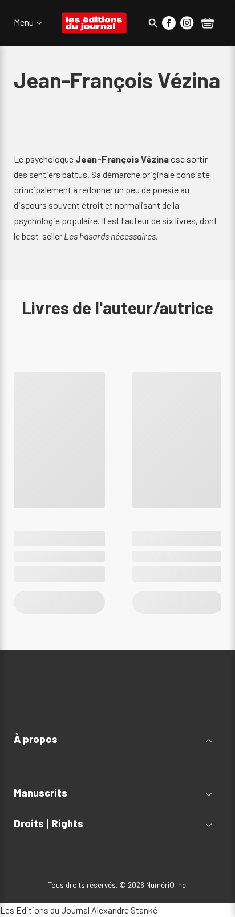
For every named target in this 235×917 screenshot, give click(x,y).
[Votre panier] (207, 24)
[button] (117, 739)
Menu (24, 22)
